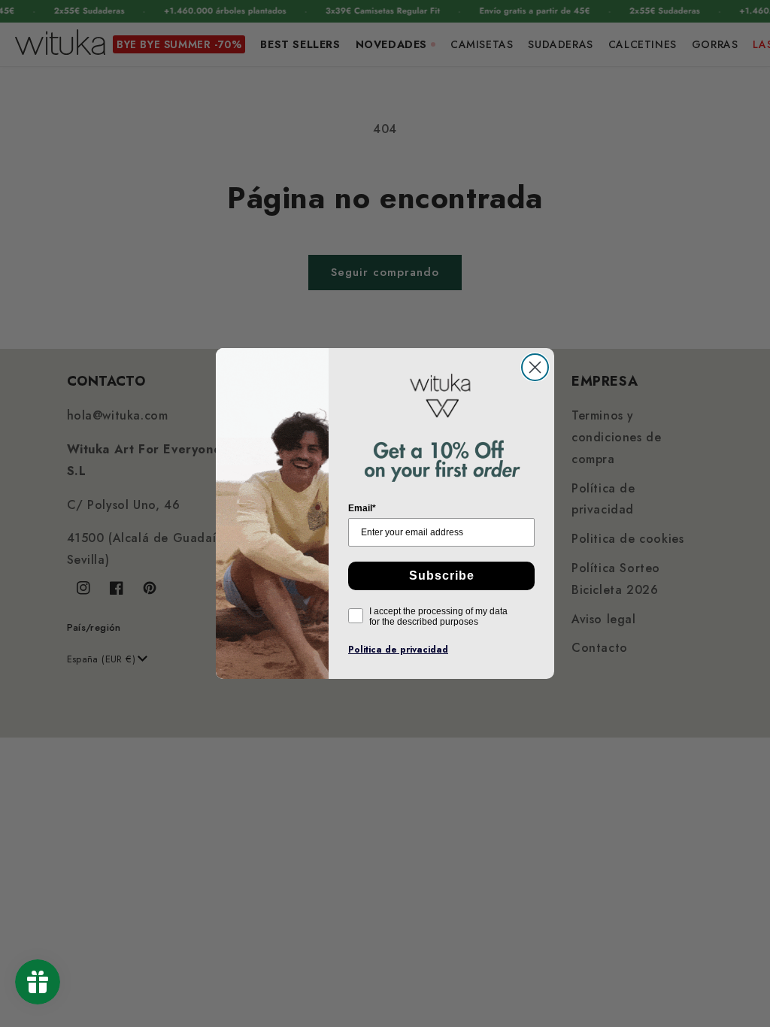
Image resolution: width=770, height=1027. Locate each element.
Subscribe (441, 575)
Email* (362, 508)
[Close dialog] (535, 367)
